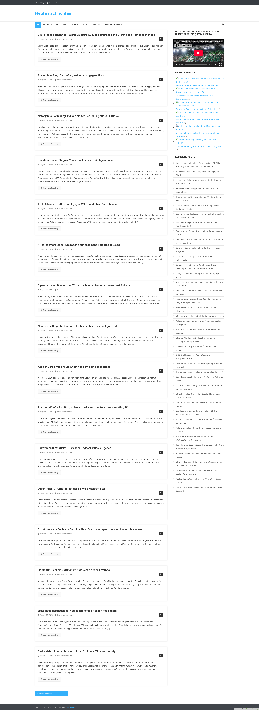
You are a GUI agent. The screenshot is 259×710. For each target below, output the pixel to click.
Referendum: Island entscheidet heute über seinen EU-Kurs (199, 430)
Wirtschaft (61, 24)
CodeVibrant (70, 707)
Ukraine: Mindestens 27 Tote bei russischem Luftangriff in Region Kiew (196, 340)
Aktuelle (47, 24)
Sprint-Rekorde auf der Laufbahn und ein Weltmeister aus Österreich (194, 438)
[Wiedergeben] (176, 64)
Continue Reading (50, 59)
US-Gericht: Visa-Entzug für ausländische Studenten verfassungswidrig (199, 387)
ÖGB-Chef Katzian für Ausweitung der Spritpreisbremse (193, 357)
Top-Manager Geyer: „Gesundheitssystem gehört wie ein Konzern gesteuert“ (200, 447)
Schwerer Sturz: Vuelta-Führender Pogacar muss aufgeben (74, 448)
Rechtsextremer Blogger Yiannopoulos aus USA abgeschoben (76, 160)
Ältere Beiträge (45, 693)
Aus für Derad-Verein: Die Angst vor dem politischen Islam (74, 366)
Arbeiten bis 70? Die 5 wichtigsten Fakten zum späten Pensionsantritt (196, 472)
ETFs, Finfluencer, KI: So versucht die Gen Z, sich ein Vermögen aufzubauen (199, 464)
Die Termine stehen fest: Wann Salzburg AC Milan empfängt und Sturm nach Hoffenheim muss (96, 34)
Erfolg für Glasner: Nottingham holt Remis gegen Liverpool (74, 570)
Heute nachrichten (53, 13)
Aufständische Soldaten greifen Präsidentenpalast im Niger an (198, 323)
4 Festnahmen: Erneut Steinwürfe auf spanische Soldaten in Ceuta (79, 244)
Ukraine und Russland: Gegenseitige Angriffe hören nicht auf (199, 365)
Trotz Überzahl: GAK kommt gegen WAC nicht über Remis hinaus (77, 204)
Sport (86, 24)
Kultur (96, 24)
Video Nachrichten (114, 24)
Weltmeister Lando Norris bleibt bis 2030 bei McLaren (196, 309)
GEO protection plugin (251, 709)
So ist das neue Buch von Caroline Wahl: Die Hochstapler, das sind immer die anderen (90, 529)
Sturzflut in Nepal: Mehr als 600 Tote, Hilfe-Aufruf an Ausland (200, 379)
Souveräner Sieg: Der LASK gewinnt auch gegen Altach (71, 75)
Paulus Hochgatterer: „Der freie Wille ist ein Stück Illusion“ (198, 481)
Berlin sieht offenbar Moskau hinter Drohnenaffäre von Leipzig (77, 651)
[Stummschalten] (216, 64)
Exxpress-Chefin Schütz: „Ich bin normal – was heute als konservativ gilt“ (83, 407)
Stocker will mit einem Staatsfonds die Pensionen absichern (198, 331)
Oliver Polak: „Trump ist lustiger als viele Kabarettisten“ (72, 488)
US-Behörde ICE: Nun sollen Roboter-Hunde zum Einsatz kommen (198, 396)
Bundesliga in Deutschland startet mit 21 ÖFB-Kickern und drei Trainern (197, 413)
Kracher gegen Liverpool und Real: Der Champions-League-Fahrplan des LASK (199, 301)
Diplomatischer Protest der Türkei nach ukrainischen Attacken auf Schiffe (84, 285)
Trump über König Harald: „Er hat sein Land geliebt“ (199, 372)
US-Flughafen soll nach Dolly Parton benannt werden (200, 316)
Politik (75, 24)
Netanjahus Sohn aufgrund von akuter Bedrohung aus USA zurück (78, 116)
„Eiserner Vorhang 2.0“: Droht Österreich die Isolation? (196, 348)
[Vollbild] (220, 64)
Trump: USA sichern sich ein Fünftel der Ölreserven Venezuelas (199, 421)
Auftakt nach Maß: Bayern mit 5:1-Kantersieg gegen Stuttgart (199, 489)
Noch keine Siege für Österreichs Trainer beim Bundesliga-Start (77, 326)
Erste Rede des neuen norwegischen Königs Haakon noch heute (77, 610)
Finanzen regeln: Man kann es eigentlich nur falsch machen (199, 455)
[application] (198, 53)
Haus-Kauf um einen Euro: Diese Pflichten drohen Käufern (198, 404)
